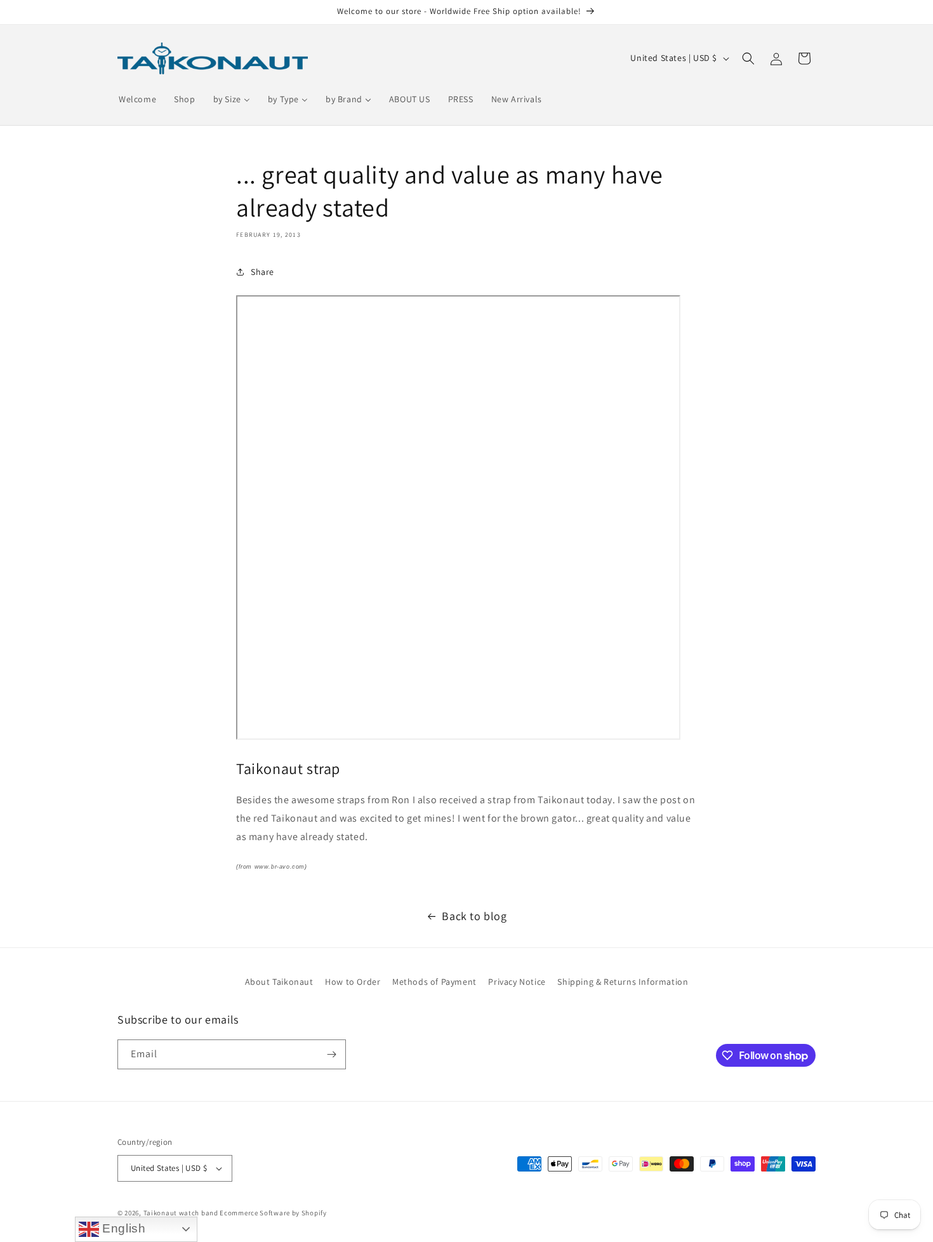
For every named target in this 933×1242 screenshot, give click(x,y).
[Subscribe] (331, 1054)
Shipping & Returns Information (622, 981)
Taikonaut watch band (180, 1212)
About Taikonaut (279, 981)
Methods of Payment (434, 981)
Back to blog (474, 916)
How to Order (352, 981)
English (122, 1228)
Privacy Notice (516, 981)
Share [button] (262, 271)
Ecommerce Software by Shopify (273, 1212)
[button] (748, 58)
